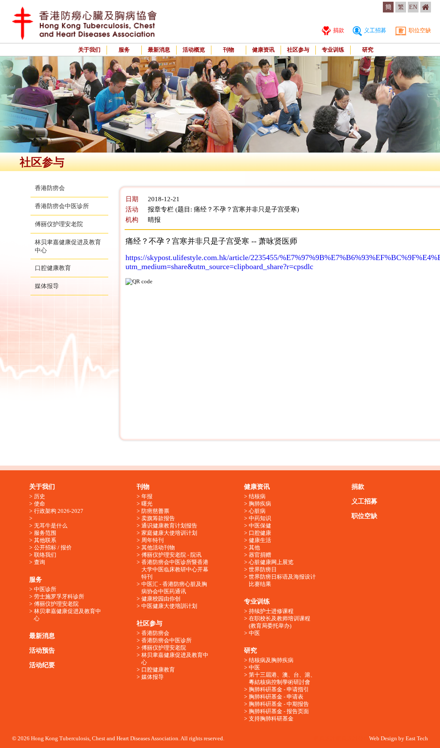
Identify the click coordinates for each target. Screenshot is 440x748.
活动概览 (194, 49)
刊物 (228, 49)
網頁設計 (324, 738)
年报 (147, 496)
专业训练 (333, 49)
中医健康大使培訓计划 (169, 606)
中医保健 (260, 525)
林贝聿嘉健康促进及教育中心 (67, 615)
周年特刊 (152, 540)
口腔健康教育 (53, 268)
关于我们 (89, 49)
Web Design (383, 738)
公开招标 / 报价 (53, 547)
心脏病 (257, 511)
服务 (124, 49)
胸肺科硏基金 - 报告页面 (279, 711)
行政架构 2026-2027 (58, 511)
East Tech (417, 738)
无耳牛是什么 (50, 525)
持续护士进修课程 (271, 611)
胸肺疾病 (260, 503)
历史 (39, 496)
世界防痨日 (263, 569)
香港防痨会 (50, 188)
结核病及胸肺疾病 (271, 660)
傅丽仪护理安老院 (59, 224)
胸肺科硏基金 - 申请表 (276, 696)
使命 (39, 503)
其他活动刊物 (158, 547)
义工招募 (374, 30)
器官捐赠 (260, 555)
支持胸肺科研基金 (271, 718)
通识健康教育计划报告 (169, 525)
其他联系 (45, 540)
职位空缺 (419, 30)
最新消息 (159, 49)
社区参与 (298, 49)
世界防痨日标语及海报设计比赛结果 (282, 580)
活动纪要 (42, 665)
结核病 (257, 496)
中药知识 (260, 518)
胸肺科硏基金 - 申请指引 (279, 689)
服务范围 (45, 533)
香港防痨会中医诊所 (62, 206)
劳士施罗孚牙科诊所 (59, 596)
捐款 (338, 30)
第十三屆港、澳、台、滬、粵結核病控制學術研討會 (282, 678)
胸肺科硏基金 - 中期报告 (279, 704)
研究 (367, 49)
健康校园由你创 (160, 598)
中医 (254, 633)
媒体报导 (47, 286)
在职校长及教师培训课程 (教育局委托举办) (279, 622)
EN (413, 7)
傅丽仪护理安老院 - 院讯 (171, 555)
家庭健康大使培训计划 (169, 533)
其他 (254, 547)
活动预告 (42, 650)
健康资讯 (263, 49)
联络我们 (45, 555)
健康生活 (260, 540)
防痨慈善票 (155, 511)
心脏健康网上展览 (271, 562)
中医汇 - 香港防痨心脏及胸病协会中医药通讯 (174, 588)
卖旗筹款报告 (158, 518)
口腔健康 (260, 533)
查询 (39, 562)
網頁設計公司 (352, 738)
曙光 (147, 503)
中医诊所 (45, 589)
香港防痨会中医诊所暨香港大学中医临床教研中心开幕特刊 (174, 569)
